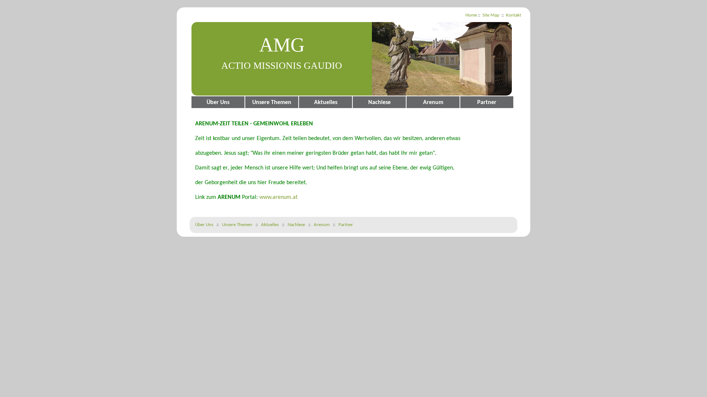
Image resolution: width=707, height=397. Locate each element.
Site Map (490, 15)
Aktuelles (325, 102)
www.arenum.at (278, 197)
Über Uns (218, 102)
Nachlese (379, 102)
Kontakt (513, 15)
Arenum (433, 102)
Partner (486, 102)
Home (471, 15)
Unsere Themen (271, 102)
